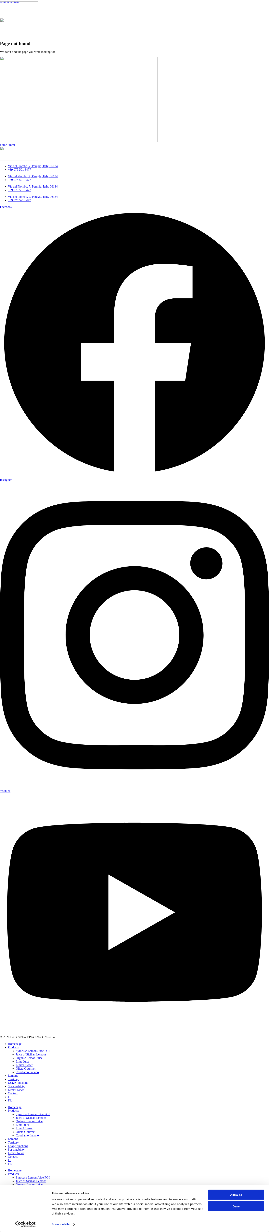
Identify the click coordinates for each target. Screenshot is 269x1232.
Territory (13, 1079)
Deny (236, 1206)
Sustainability (16, 1086)
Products (13, 1047)
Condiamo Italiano (27, 1072)
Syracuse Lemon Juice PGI (33, 1051)
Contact (13, 1093)
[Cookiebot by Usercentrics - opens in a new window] (25, 1224)
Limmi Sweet (24, 1065)
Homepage (14, 1043)
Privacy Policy (64, 1037)
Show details (61, 1224)
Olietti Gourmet (25, 1068)
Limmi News (16, 1089)
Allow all (236, 1194)
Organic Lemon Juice (29, 1058)
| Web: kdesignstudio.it (88, 1037)
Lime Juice (22, 1061)
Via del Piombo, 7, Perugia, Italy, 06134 (33, 166)
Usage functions (18, 1082)
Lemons (13, 1075)
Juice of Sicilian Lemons (31, 1054)
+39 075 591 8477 (19, 169)
